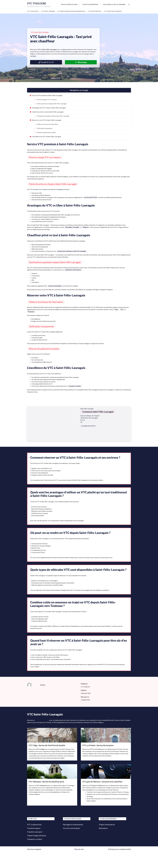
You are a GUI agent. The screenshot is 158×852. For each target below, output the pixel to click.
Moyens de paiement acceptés (46, 132)
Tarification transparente (44, 128)
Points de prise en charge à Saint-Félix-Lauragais (52, 103)
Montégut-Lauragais (72, 227)
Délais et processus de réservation (47, 124)
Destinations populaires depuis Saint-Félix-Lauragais (53, 116)
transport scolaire (74, 386)
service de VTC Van (90, 197)
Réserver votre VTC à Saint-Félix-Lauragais (46, 120)
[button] (129, 4)
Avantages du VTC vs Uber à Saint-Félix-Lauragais (49, 108)
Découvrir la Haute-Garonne (114, 4)
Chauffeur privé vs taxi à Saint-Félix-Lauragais (47, 112)
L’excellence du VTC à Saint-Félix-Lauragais (46, 136)
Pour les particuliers (69, 4)
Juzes (116, 309)
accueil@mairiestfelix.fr (88, 426)
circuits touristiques (55, 286)
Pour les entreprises (90, 4)
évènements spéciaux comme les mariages (71, 251)
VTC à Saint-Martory (42, 720)
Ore (122, 309)
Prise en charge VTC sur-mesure (47, 99)
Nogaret (86, 227)
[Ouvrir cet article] (52, 744)
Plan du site (79, 849)
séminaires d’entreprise (73, 270)
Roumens (31, 311)
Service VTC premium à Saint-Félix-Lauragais (47, 95)
